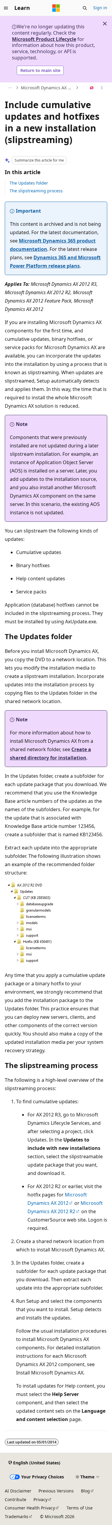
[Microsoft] (56, 8)
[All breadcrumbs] (10, 88)
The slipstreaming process (36, 191)
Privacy (40, 1499)
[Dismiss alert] (105, 23)
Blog (85, 1491)
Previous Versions (56, 1491)
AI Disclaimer (18, 1491)
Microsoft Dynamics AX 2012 (47, 87)
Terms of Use (80, 1508)
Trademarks (16, 1516)
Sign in (100, 7)
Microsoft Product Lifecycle (44, 39)
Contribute (15, 1499)
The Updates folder (29, 183)
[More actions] (102, 88)
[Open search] (85, 8)
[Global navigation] (6, 8)
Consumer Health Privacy (30, 1508)
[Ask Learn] (92, 88)
